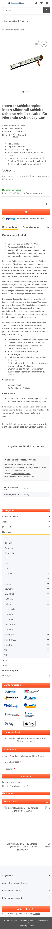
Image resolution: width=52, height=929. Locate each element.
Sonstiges (6, 675)
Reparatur (10, 624)
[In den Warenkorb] (4, 37)
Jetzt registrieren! (20, 786)
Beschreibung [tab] (10, 227)
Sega (4, 660)
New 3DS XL (9, 594)
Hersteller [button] (8, 793)
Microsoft (6, 527)
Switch (7, 604)
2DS (6, 568)
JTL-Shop (30, 925)
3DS (6, 578)
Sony (4, 665)
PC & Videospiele (10, 670)
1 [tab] (23, 92)
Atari (4, 521)
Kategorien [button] (8, 510)
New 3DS (8, 589)
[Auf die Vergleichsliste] (37, 44)
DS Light (8, 543)
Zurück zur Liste (10, 21)
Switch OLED (10, 639)
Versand (9, 179)
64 (5, 538)
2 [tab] (26, 92)
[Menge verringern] (5, 204)
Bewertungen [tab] (31, 227)
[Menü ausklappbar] (3, 1)
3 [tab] (29, 92)
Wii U (6, 655)
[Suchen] (46, 10)
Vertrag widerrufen (26, 909)
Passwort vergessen (11, 782)
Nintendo (6, 532)
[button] (36, 3)
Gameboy (8, 548)
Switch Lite (9, 634)
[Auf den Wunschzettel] (44, 44)
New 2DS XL (9, 573)
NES (6, 558)
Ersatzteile (17, 131)
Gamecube (9, 553)
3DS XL (7, 583)
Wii (5, 650)
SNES (6, 563)
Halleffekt (10, 614)
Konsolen (10, 619)
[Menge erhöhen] (47, 204)
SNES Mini (9, 599)
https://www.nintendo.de (23, 477)
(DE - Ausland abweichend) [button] (32, 193)
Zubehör (9, 629)
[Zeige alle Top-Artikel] (47, 801)
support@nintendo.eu (21, 473)
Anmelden (26, 776)
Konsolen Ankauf (10, 516)
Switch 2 (8, 645)
